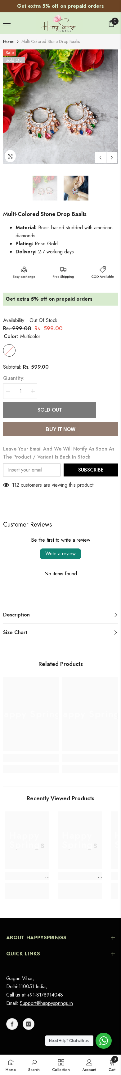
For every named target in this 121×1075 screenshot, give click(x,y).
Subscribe (91, 469)
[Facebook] (12, 1024)
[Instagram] (28, 1024)
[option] (60, 6)
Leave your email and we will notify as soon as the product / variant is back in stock (58, 452)
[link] (31, 758)
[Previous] (100, 157)
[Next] (111, 157)
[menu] (7, 23)
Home (8, 41)
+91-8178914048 (45, 994)
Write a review (60, 553)
